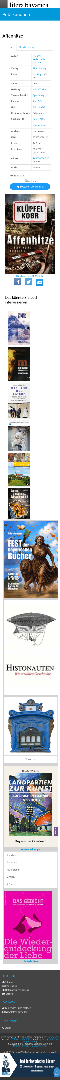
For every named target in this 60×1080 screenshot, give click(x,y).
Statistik (9, 997)
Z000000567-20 (41, 158)
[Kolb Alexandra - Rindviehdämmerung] (30, 364)
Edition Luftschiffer (22, 1043)
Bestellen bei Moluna (31, 186)
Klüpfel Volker (37, 57)
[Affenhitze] (39, 282)
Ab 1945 (37, 101)
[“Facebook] (17, 281)
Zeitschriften (31, 965)
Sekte (36, 118)
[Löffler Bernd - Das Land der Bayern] (30, 400)
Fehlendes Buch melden (17, 1011)
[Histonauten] (31, 559)
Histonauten (53, 1040)
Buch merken (24, 276)
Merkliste (39, 276)
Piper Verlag (39, 68)
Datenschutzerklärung (17, 993)
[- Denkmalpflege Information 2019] (30, 435)
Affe (42, 118)
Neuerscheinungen (30, 849)
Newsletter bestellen (16, 1015)
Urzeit (36, 122)
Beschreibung (26, 47)
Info (12, 47)
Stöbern (11, 884)
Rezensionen (13, 869)
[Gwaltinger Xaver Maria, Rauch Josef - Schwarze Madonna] (30, 503)
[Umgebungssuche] (44, 107)
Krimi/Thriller (40, 89)
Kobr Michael (39, 61)
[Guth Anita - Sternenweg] (30, 469)
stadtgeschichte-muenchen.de (30, 1049)
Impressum (11, 989)
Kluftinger (38, 74)
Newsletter (31, 759)
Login (7, 1031)
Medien (11, 877)
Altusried (38, 107)
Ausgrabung (39, 125)
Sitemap (9, 985)
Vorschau (11, 855)
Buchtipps (12, 862)
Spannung (38, 95)
